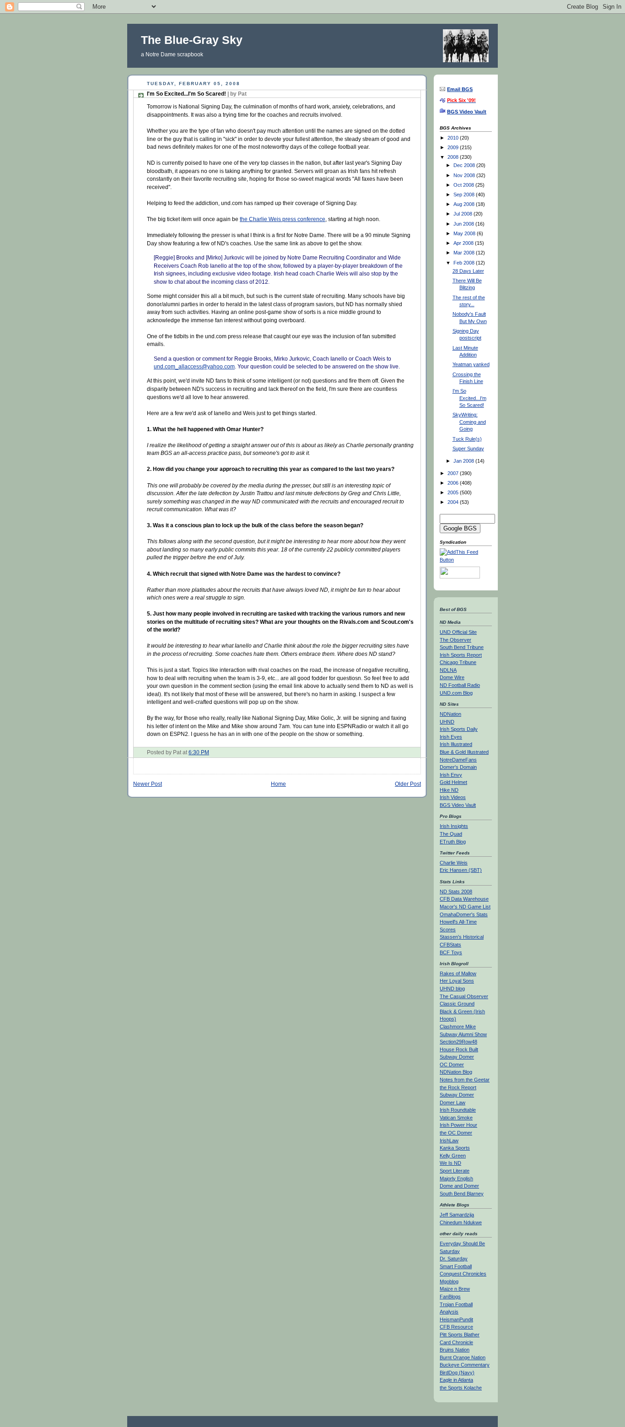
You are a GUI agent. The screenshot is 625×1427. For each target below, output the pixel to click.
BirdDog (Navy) (457, 1372)
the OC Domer (456, 1132)
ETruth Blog (453, 841)
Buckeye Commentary (465, 1365)
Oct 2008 (464, 185)
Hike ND (449, 790)
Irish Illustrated (456, 744)
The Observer (455, 640)
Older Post (408, 784)
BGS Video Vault (458, 805)
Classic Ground (457, 1003)
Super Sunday (468, 448)
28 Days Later (468, 271)
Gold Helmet (453, 782)
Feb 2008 (464, 262)
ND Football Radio (460, 685)
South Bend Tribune (462, 647)
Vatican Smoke (456, 1117)
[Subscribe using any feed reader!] (466, 559)
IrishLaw (449, 1140)
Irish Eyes (451, 737)
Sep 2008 (464, 194)
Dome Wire (452, 677)
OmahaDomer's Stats (464, 914)
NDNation (450, 714)
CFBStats (450, 944)
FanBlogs (450, 1296)
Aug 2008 (464, 204)
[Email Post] (211, 752)
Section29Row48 (458, 1041)
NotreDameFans (458, 759)
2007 (453, 473)
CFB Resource (456, 1327)
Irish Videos (453, 797)
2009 (453, 147)
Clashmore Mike (458, 1026)
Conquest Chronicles (463, 1273)
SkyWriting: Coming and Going (469, 422)
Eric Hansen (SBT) (461, 870)
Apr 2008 (464, 243)
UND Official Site (458, 632)
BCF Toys (451, 952)
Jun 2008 (464, 224)
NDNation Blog (456, 1072)
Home (278, 784)
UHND (447, 721)
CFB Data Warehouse (464, 899)
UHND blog (452, 988)
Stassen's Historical (462, 937)
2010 (453, 138)
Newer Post (147, 784)
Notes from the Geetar (465, 1079)
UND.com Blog (456, 693)
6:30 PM (199, 752)
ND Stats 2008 (456, 891)
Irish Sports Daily (459, 729)
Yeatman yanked (471, 364)
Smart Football (456, 1266)
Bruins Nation (454, 1349)
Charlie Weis (454, 862)
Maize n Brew (455, 1289)
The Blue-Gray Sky (191, 40)
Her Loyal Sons (457, 981)
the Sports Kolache (461, 1387)
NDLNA (448, 670)
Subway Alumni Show (463, 1034)
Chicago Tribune (458, 662)
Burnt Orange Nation (462, 1357)
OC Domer (452, 1064)
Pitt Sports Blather (460, 1334)
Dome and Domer (459, 1186)
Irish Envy (451, 775)
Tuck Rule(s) (467, 439)
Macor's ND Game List (465, 906)
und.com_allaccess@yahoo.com (194, 366)
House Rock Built (459, 1049)
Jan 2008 (464, 461)
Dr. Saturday (454, 1258)
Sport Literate (454, 1170)
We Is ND (450, 1163)
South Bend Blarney (462, 1193)
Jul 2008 (463, 213)
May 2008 (465, 233)
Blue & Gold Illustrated (464, 752)
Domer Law (452, 1102)
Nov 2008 (464, 175)
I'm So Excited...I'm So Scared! (197, 94)
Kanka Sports (455, 1148)
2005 (453, 492)
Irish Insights (454, 826)
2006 (453, 483)
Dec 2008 (464, 165)
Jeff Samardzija (457, 1214)
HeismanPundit (456, 1319)
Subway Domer (457, 1056)
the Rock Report (458, 1087)
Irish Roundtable (458, 1110)
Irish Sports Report (461, 655)
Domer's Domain (458, 767)
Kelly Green (453, 1155)
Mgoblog (449, 1281)
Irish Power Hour (458, 1125)
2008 (453, 157)
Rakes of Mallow (458, 973)
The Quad (451, 834)
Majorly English (456, 1178)
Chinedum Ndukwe (461, 1222)
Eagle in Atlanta (456, 1380)
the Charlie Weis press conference (282, 219)
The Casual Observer (464, 996)
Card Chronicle (456, 1342)
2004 (453, 502)
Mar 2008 (464, 252)
